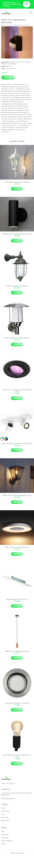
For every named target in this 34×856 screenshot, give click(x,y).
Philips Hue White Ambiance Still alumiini (17, 547)
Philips (3, 64)
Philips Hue (28, 62)
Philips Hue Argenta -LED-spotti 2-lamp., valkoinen (17, 443)
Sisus (2, 814)
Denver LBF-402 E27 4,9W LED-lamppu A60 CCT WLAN (17, 756)
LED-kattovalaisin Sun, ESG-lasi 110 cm (17, 599)
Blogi (2, 831)
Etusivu (3, 25)
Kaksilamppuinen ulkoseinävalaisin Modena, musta (17, 234)
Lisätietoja (8, 77)
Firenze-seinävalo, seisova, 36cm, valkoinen (17, 182)
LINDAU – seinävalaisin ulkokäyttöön (17, 286)
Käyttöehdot (4, 837)
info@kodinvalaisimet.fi (8, 798)
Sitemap (3, 844)
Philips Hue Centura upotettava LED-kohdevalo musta (17, 390)
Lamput (3, 808)
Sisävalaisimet (5, 811)
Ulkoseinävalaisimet (11, 64)
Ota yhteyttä (4, 834)
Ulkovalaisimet (13, 62)
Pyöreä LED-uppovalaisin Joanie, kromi (17, 703)
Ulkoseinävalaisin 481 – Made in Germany (17, 338)
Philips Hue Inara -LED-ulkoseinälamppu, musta (17, 495)
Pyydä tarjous (26, 3)
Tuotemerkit (21, 62)
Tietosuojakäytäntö (7, 841)
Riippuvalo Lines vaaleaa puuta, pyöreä (17, 651)
